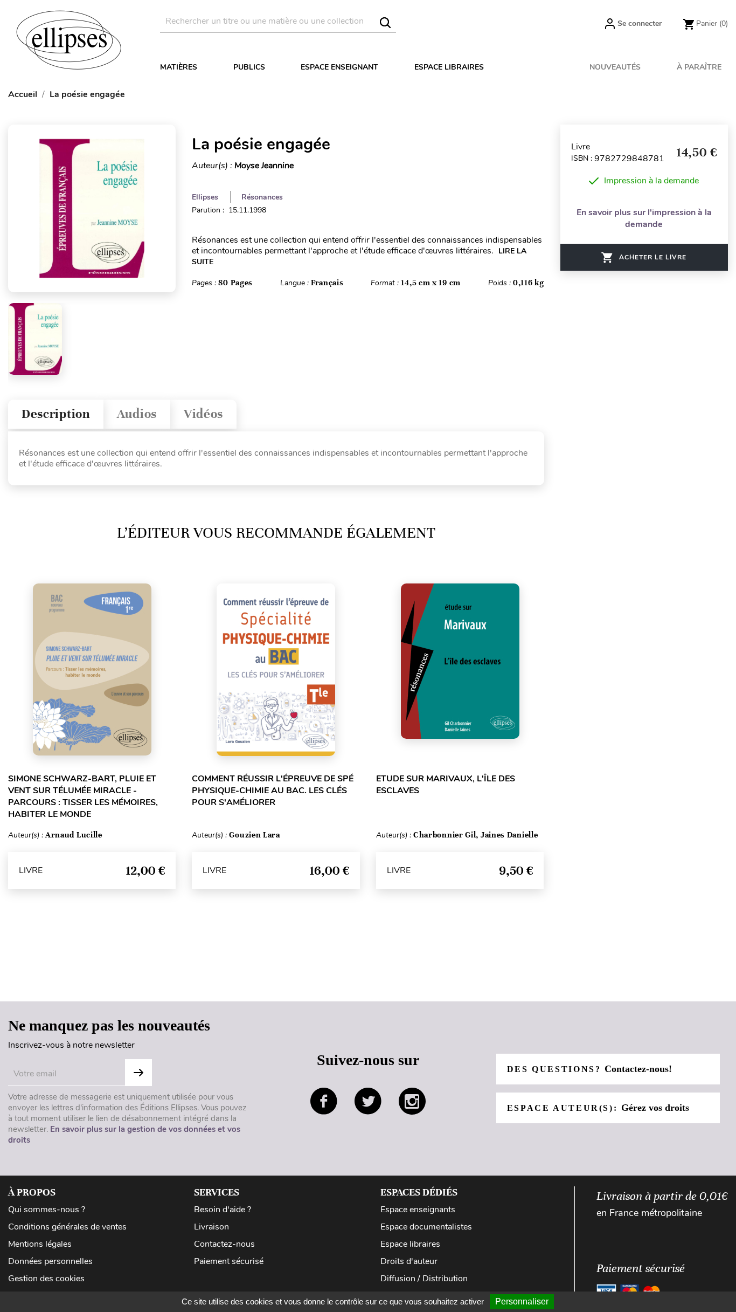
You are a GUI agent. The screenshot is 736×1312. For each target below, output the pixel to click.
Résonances (262, 197)
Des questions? (589, 1068)
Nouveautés (615, 67)
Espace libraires (449, 67)
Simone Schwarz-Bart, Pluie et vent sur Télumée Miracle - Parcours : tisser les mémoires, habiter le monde (83, 796)
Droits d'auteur (409, 1261)
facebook (323, 1101)
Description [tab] (56, 414)
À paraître (699, 67)
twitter (368, 1101)
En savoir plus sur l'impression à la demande (644, 218)
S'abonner (138, 1072)
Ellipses (205, 197)
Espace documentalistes (426, 1227)
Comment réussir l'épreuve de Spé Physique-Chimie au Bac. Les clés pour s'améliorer (272, 790)
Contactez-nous (224, 1244)
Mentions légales (40, 1244)
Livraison (211, 1227)
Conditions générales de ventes (67, 1227)
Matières (178, 67)
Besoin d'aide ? (222, 1209)
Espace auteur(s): (598, 1107)
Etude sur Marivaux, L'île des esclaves (445, 784)
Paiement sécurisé (228, 1261)
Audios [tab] (137, 414)
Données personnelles (50, 1261)
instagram (412, 1101)
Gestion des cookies (46, 1278)
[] (385, 23)
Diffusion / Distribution (424, 1278)
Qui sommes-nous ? (46, 1209)
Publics (249, 67)
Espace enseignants (417, 1209)
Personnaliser (521, 1301)
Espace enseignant (339, 67)
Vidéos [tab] (203, 414)
